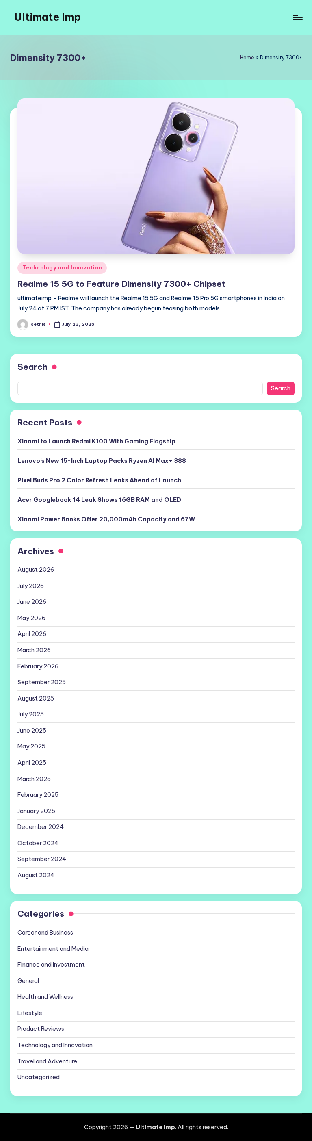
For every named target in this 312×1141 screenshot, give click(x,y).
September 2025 (41, 682)
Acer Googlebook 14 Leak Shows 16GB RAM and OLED (99, 499)
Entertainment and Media (53, 948)
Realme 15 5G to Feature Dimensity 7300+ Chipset (121, 284)
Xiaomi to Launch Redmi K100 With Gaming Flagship (96, 441)
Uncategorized (38, 1077)
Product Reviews (40, 1029)
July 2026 (30, 586)
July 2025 (30, 714)
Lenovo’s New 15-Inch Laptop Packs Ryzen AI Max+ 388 (101, 460)
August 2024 (35, 875)
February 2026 (37, 666)
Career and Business (45, 932)
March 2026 (34, 650)
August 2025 (35, 698)
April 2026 (31, 634)
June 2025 (31, 730)
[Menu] (297, 17)
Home (247, 57)
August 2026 (35, 569)
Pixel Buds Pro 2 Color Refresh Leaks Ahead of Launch (99, 480)
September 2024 (41, 859)
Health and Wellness (45, 996)
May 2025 (31, 746)
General (28, 981)
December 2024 (40, 827)
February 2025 (37, 794)
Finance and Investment (51, 964)
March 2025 (34, 779)
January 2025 (36, 811)
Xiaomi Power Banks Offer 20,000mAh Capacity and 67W (106, 519)
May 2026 (31, 618)
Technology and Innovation (62, 268)
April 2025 (31, 762)
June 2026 (31, 601)
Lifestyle (29, 1013)
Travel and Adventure (47, 1061)
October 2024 (37, 843)
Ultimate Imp (47, 17)
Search (32, 367)
